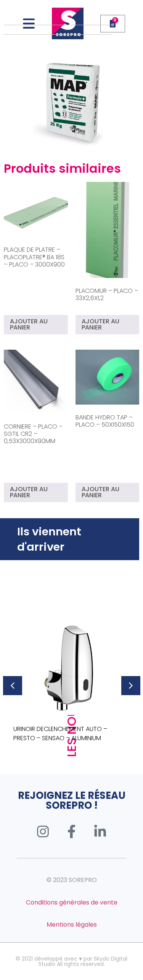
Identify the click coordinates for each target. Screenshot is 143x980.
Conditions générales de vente (71, 902)
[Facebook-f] (71, 831)
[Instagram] (43, 831)
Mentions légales (72, 924)
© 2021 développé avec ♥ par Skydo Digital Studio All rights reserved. (71, 961)
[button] (12, 685)
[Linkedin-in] (100, 831)
